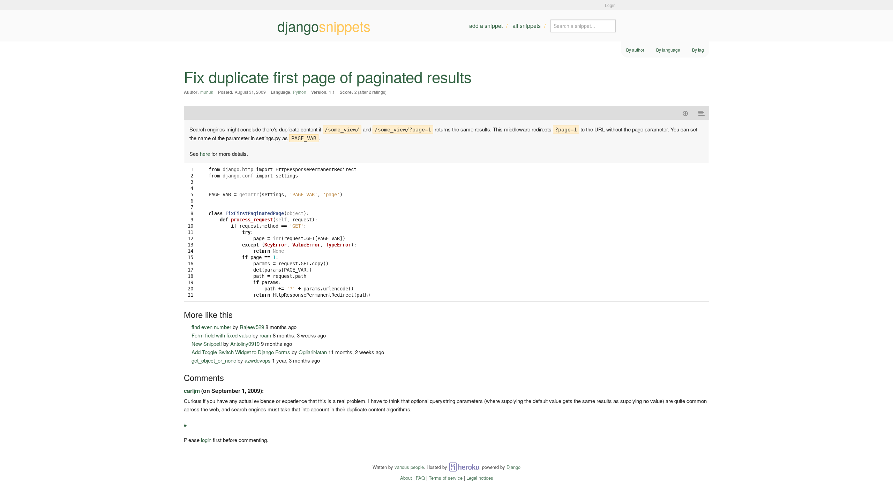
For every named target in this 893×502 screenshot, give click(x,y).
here (205, 153)
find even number (211, 326)
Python (299, 92)
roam (265, 335)
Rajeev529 (252, 326)
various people (409, 467)
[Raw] (701, 113)
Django (513, 467)
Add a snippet (486, 26)
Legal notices (479, 477)
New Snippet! (207, 343)
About (406, 477)
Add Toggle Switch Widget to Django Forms (241, 352)
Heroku (464, 467)
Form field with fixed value (221, 335)
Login (610, 5)
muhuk (206, 92)
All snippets (526, 26)
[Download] (685, 113)
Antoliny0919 (245, 343)
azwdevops (258, 360)
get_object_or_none (214, 360)
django (323, 26)
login (206, 439)
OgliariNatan (313, 352)
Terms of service (446, 477)
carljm (192, 391)
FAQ (420, 477)
